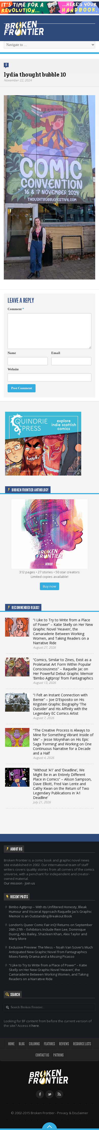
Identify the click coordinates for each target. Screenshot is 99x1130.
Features (49, 1043)
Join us (30, 883)
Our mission (13, 883)
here (35, 1025)
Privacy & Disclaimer (72, 1113)
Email (55, 353)
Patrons (58, 1055)
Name (12, 353)
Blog (22, 1043)
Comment (16, 309)
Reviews (64, 1043)
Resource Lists (82, 1043)
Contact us (42, 1055)
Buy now (49, 586)
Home (11, 1043)
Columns (34, 1043)
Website (13, 369)
